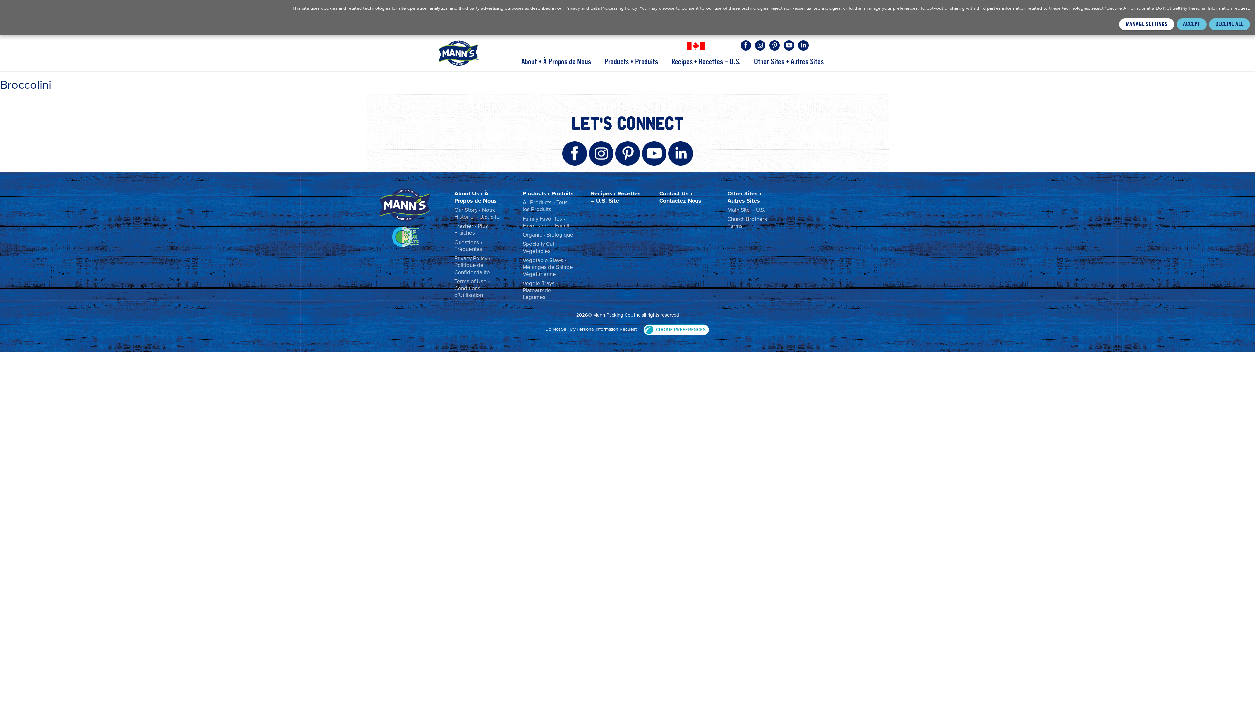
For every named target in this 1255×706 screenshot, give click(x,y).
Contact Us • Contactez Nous (680, 197)
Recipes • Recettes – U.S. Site (616, 197)
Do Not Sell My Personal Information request (1202, 8)
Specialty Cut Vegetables (538, 247)
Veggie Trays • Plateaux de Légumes (540, 290)
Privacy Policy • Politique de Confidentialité (472, 265)
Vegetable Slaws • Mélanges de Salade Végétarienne (548, 267)
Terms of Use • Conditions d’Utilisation (472, 288)
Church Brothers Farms (747, 222)
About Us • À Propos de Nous (475, 197)
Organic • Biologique (548, 235)
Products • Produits (631, 62)
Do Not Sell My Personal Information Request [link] (591, 329)
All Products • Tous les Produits (545, 205)
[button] (676, 329)
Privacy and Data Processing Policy (601, 8)
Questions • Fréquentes (468, 245)
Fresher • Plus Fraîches (471, 229)
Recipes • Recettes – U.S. (706, 62)
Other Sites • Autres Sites (789, 62)
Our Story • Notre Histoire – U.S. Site (477, 213)
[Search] (818, 45)
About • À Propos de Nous (556, 62)
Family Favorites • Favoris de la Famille (548, 222)
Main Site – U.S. (746, 210)
